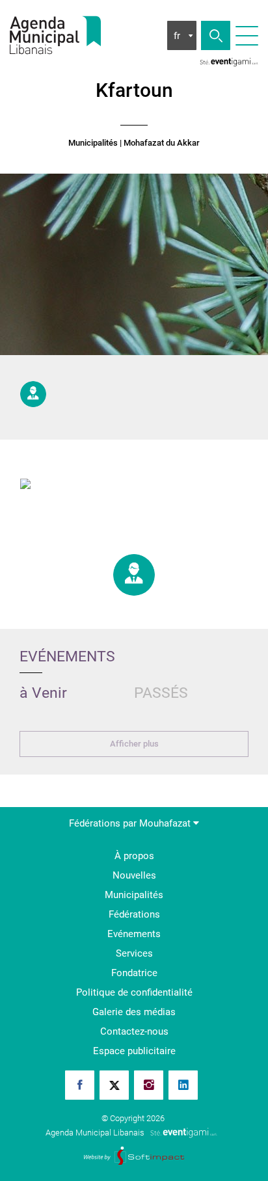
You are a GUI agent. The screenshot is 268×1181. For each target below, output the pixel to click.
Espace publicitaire (134, 1051)
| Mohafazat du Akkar (160, 143)
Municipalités (93, 143)
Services (134, 953)
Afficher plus (134, 744)
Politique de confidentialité (134, 992)
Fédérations (134, 914)
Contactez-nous (134, 1031)
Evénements (134, 934)
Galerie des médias (134, 1012)
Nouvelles (134, 875)
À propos (134, 856)
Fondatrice (134, 973)
